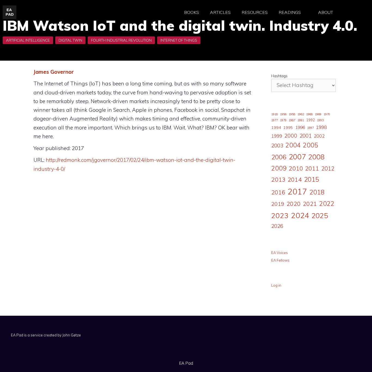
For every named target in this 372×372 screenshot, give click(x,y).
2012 (327, 168)
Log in (276, 285)
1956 (283, 114)
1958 (292, 114)
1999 (276, 136)
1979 (283, 120)
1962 (300, 114)
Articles (220, 12)
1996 (300, 127)
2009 (278, 168)
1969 (318, 114)
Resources (255, 12)
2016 (278, 192)
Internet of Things (178, 40)
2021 (310, 203)
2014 (295, 179)
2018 (317, 192)
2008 (316, 157)
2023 (280, 215)
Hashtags (279, 76)
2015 (311, 179)
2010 (296, 168)
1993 (320, 120)
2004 (293, 145)
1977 (274, 120)
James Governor (53, 72)
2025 (320, 215)
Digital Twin (70, 40)
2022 (326, 203)
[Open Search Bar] (352, 12)
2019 (277, 203)
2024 (300, 215)
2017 (297, 191)
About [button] (325, 12)
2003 (277, 145)
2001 (306, 135)
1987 (292, 120)
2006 (278, 157)
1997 (310, 128)
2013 (278, 179)
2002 (319, 136)
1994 (276, 127)
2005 (310, 145)
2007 (297, 156)
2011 (312, 168)
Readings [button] (290, 12)
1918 (274, 114)
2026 (277, 226)
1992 (310, 120)
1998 (321, 127)
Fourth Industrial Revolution (121, 40)
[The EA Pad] (9, 11)
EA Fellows (280, 260)
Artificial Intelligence (28, 40)
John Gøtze (71, 335)
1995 (288, 127)
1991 (300, 120)
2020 (293, 203)
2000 (290, 135)
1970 (327, 114)
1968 (309, 114)
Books (191, 12)
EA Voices (279, 252)
